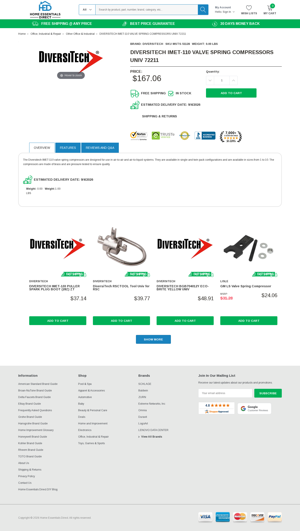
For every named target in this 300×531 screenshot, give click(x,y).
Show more (153, 339)
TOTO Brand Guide (30, 456)
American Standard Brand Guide (38, 384)
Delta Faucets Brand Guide (34, 397)
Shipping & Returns (159, 116)
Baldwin (143, 390)
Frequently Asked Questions (35, 410)
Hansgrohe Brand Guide (33, 423)
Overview (42, 147)
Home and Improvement (92, 423)
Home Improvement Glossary (36, 430)
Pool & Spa (85, 384)
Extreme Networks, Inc (151, 403)
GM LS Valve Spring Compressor (245, 286)
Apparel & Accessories (91, 390)
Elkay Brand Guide (29, 403)
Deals (81, 416)
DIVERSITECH (153, 43)
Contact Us (24, 482)
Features (68, 147)
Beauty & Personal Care (92, 410)
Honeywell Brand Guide (32, 436)
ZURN (142, 397)
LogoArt (143, 423)
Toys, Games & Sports (91, 443)
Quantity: (213, 71)
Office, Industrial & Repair (93, 436)
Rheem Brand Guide (30, 449)
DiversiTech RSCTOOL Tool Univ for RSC (121, 287)
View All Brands (151, 436)
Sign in (227, 11)
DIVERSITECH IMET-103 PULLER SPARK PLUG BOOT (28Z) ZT (54, 287)
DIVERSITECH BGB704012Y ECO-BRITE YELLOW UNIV (183, 287)
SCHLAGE (144, 384)
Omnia (142, 410)
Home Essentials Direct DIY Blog (38, 489)
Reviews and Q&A (100, 147)
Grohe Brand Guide (30, 416)
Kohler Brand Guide (30, 443)
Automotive (85, 397)
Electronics (84, 430)
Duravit (142, 416)
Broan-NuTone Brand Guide (35, 390)
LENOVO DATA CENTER (153, 430)
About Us (23, 463)
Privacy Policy (26, 476)
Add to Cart (58, 320)
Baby (81, 403)
